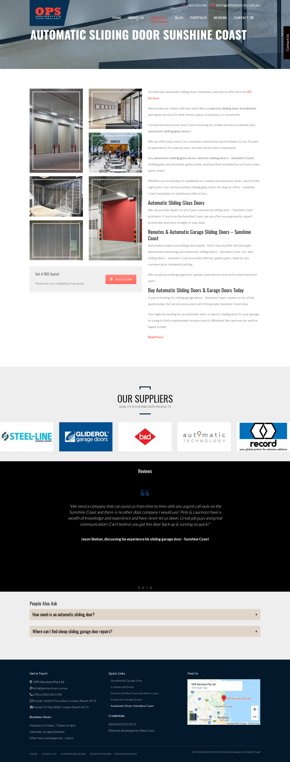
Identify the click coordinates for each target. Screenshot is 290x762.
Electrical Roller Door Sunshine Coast (135, 693)
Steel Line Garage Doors (126, 699)
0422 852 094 (197, 5)
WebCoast (147, 730)
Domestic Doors (100, 753)
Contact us (48, 753)
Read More (155, 337)
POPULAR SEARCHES (124, 753)
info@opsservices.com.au (238, 5)
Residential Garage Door (126, 680)
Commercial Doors (122, 687)
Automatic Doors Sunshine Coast (132, 705)
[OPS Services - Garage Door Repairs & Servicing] (48, 12)
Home (33, 753)
